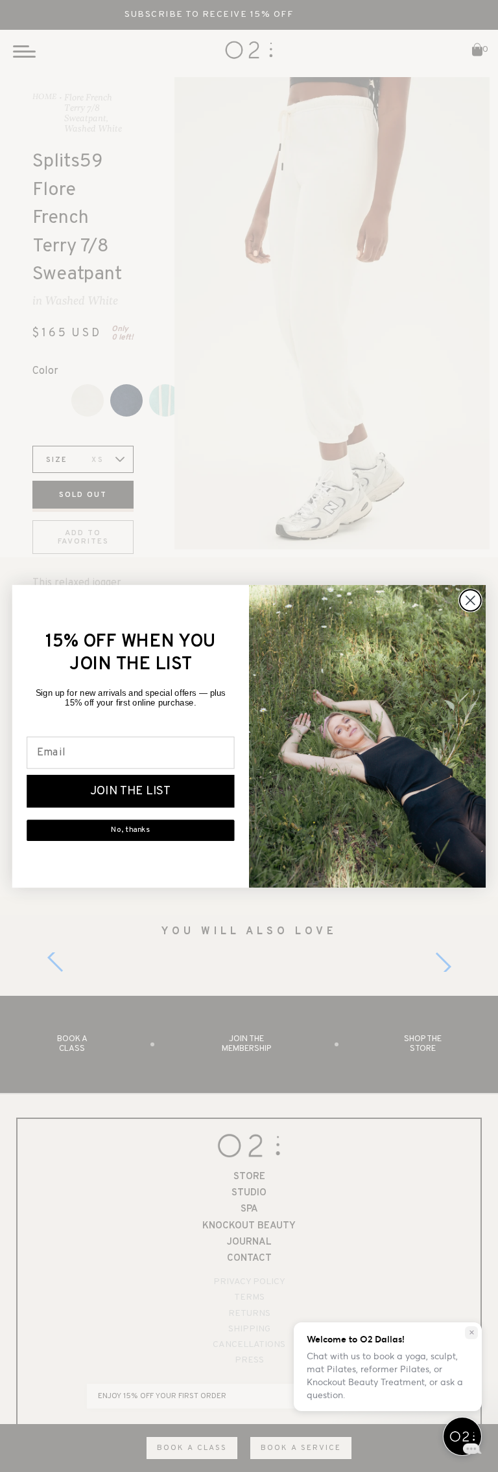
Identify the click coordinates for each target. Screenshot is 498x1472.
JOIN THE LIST (130, 791)
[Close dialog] (470, 600)
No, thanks (130, 830)
